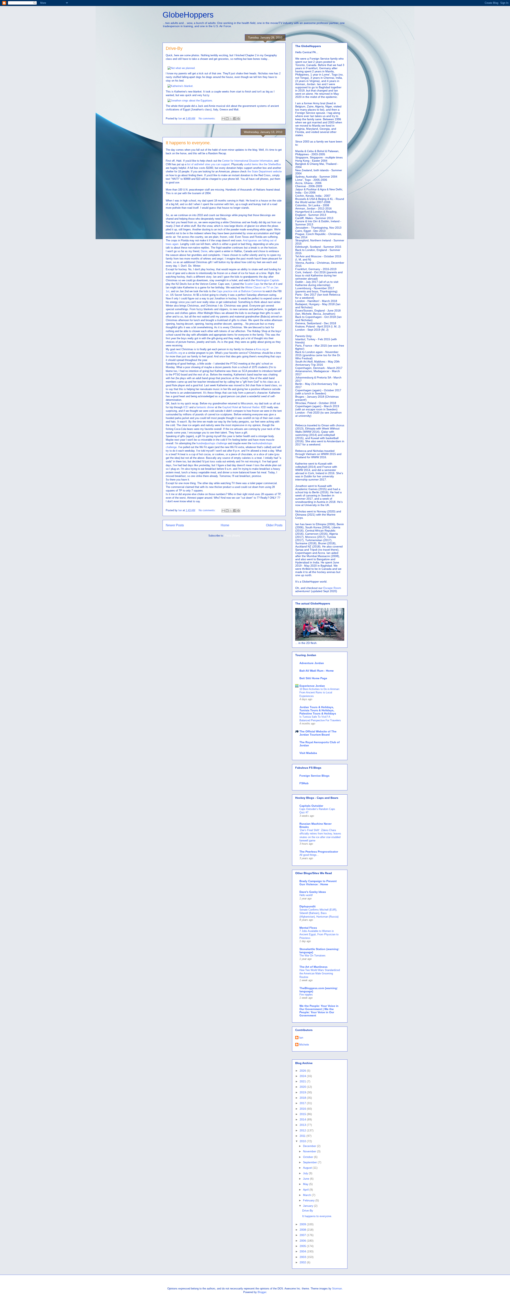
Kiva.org (261, 349)
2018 (303, 1097)
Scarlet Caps (252, 283)
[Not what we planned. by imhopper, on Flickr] (181, 68)
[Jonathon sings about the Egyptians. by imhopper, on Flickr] (190, 100)
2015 (303, 1114)
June (306, 1178)
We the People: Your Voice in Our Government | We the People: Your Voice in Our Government (318, 1010)
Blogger (262, 1292)
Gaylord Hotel (230, 407)
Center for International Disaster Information (247, 160)
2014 (303, 1119)
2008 (303, 1229)
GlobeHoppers (188, 14)
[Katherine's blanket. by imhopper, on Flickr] (180, 86)
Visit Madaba (308, 753)
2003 (303, 1257)
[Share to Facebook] (235, 119)
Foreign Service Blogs (314, 775)
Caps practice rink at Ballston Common (239, 291)
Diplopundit (307, 906)
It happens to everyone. (188, 142)
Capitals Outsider (311, 805)
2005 (303, 1246)
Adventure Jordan (311, 663)
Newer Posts (175, 525)
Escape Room (332, 588)
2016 (303, 1108)
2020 (303, 1086)
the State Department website (264, 171)
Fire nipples (306, 994)
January (308, 1205)
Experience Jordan (312, 685)
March (307, 1195)
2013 (303, 1124)
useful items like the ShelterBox (262, 164)
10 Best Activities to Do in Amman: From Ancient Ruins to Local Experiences (319, 693)
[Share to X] (231, 119)
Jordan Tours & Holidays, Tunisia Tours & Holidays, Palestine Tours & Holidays (317, 710)
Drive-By (174, 48)
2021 (303, 1081)
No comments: (207, 118)
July (306, 1173)
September (310, 1162)
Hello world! (306, 895)
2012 (303, 1130)
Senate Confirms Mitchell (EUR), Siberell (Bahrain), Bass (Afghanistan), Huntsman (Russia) (318, 913)
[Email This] (223, 119)
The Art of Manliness (313, 966)
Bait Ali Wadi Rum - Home (316, 670)
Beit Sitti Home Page (313, 678)
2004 (303, 1251)
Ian (301, 1037)
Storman (337, 1288)
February (309, 1200)
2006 (303, 1240)
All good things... (309, 854)
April (306, 1189)
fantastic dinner (205, 407)
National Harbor (250, 407)
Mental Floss (308, 927)
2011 (303, 1135)
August (308, 1167)
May (306, 1184)
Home (225, 525)
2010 (303, 1141)
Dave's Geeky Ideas (312, 891)
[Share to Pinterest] (238, 119)
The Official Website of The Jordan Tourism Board (317, 733)
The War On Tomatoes (312, 955)
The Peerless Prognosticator (318, 851)
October (308, 1157)
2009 (303, 1224)
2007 (303, 1235)
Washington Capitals (267, 280)
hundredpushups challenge (211, 443)
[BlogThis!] (227, 119)
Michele (304, 1044)
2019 (303, 1092)
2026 (303, 1070)
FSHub (304, 783)
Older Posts (274, 525)
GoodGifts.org (174, 352)
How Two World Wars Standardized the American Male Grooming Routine (319, 974)
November (310, 1151)
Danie (204, 251)
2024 (303, 1076)
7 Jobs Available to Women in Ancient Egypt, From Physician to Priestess (318, 934)
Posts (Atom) (232, 535)
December (310, 1146)
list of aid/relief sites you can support (208, 164)
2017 (303, 1103)
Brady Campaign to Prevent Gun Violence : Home (318, 882)
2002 (303, 1262)
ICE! (185, 407)
